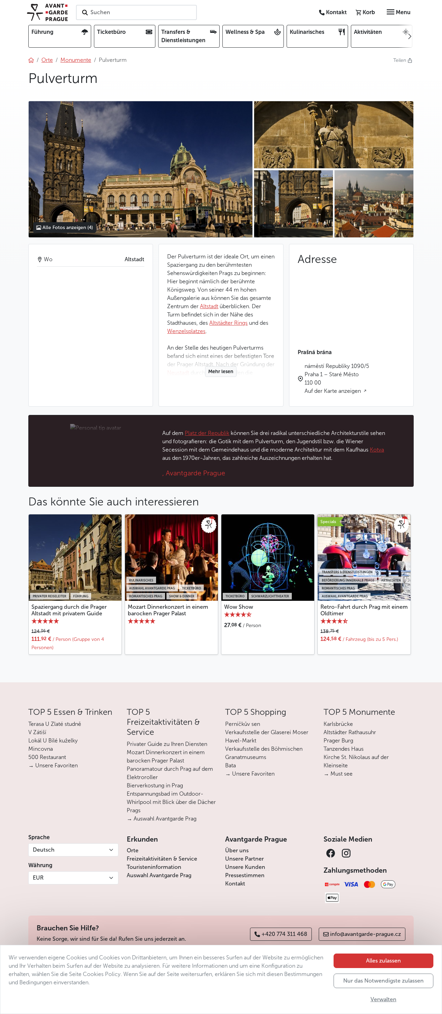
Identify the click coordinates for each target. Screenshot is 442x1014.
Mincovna (40, 749)
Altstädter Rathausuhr (350, 732)
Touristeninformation (154, 867)
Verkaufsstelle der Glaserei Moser (266, 732)
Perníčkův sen (242, 724)
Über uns (237, 850)
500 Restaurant (47, 757)
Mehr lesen (220, 372)
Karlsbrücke (338, 724)
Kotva (377, 449)
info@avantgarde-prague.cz (365, 934)
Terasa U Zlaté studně (54, 724)
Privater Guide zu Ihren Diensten (167, 744)
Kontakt (235, 883)
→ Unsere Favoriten (53, 765)
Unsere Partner (244, 858)
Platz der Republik (207, 433)
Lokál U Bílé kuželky (53, 740)
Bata (230, 765)
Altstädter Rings (228, 323)
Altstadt (209, 306)
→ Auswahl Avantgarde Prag (161, 818)
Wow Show (238, 607)
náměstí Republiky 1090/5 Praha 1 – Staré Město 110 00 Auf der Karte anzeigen (337, 378)
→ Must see (338, 773)
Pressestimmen (245, 875)
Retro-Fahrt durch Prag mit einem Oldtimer (364, 610)
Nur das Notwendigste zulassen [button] (383, 980)
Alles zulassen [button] (383, 960)
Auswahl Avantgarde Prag (159, 875)
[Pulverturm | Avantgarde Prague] (140, 169)
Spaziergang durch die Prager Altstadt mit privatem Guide (69, 610)
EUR (38, 877)
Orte (132, 850)
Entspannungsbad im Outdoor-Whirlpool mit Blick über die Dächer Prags (171, 802)
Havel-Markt (240, 740)
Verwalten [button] (383, 999)
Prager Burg (338, 740)
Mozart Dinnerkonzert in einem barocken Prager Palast (168, 610)
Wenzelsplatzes (186, 331)
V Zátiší (37, 732)
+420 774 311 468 (284, 934)
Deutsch (44, 849)
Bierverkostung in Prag (155, 785)
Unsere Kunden (245, 867)
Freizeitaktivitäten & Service (162, 858)
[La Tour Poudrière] (333, 134)
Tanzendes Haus (344, 749)
